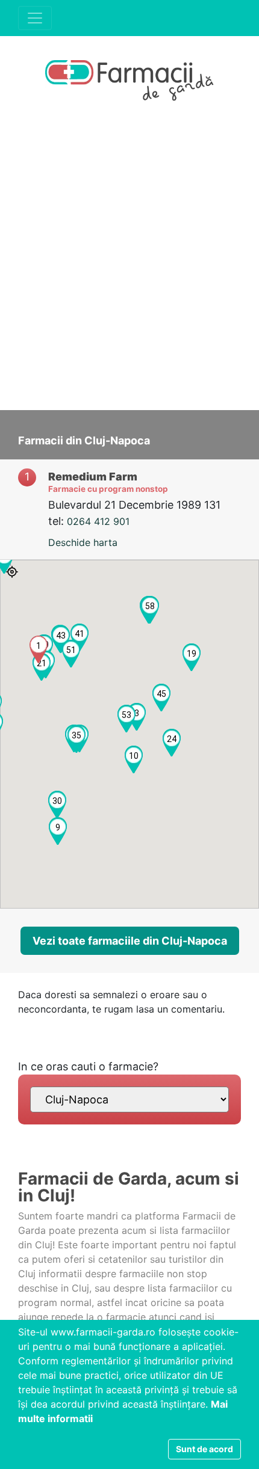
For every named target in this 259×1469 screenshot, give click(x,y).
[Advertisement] (129, 262)
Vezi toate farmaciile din (130, 940)
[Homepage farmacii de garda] (129, 81)
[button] (38, 649)
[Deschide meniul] (35, 18)
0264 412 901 (98, 521)
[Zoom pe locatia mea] (12, 572)
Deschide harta (82, 542)
